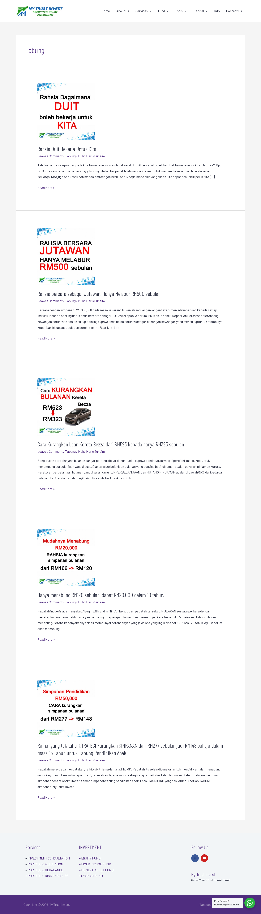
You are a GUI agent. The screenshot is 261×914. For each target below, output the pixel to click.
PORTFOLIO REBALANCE (45, 870)
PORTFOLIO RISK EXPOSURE (48, 876)
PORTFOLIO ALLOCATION (45, 864)
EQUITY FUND (90, 858)
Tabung (70, 156)
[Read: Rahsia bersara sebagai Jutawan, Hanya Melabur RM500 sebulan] (66, 256)
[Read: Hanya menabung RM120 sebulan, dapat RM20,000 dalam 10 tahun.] (66, 557)
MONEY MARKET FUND (96, 870)
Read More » (46, 187)
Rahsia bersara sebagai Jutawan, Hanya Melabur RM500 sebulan (98, 293)
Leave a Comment (50, 156)
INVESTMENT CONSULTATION (49, 858)
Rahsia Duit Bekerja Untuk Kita (66, 148)
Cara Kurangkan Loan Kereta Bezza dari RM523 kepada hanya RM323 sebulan (110, 444)
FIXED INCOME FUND (95, 864)
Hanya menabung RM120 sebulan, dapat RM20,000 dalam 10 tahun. (100, 594)
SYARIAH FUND (91, 876)
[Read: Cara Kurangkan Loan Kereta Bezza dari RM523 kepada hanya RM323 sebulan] (66, 406)
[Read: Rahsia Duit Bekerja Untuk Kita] (66, 111)
